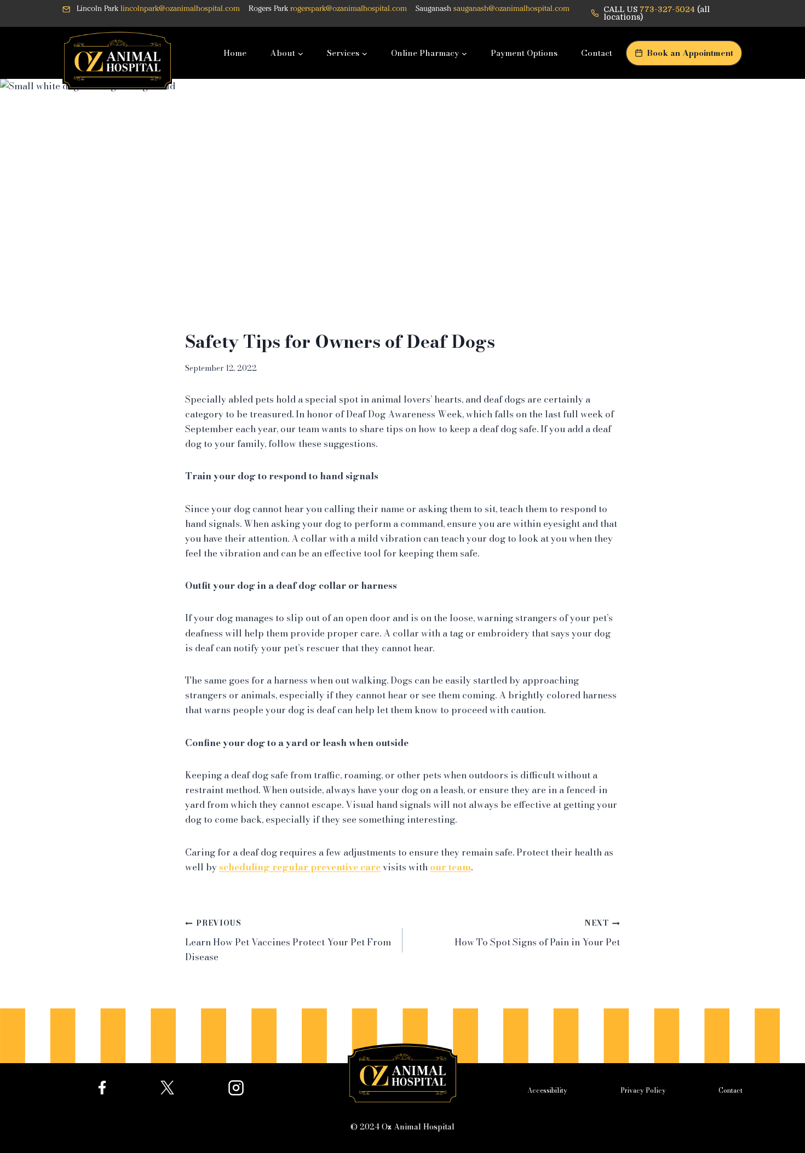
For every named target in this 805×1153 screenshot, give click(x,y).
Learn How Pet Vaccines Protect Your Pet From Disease (288, 940)
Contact (596, 53)
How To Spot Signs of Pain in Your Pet (537, 933)
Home (234, 53)
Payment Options (524, 53)
